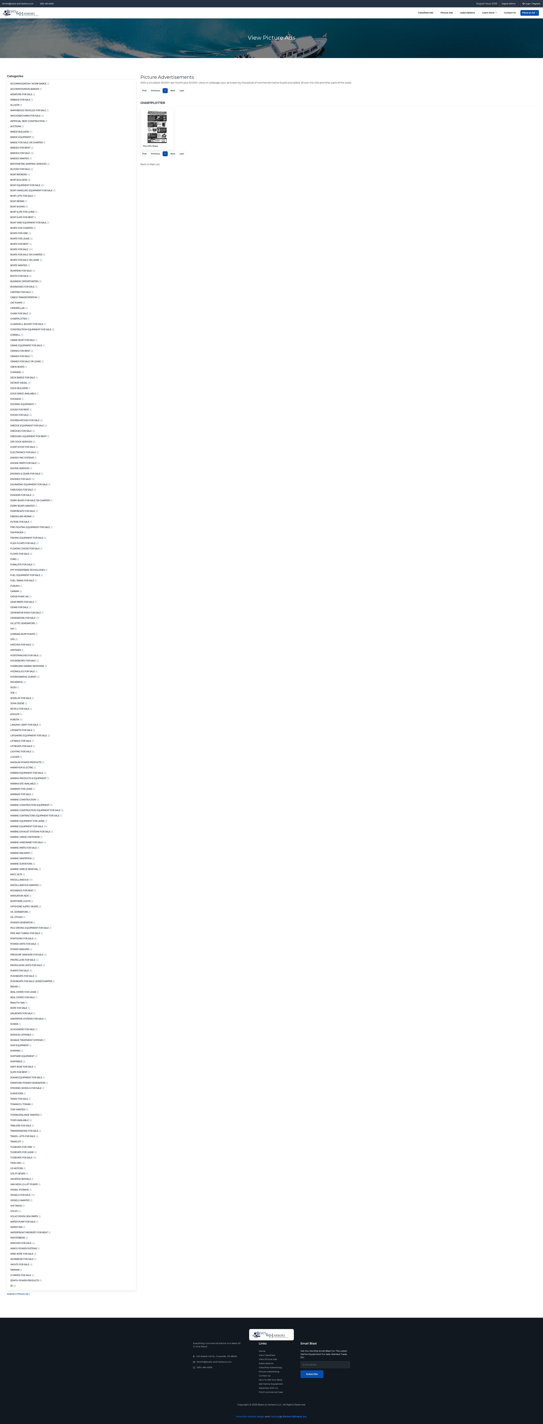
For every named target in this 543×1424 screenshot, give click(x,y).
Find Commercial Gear (271, 1392)
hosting (274, 1416)
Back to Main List (150, 164)
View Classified (267, 1355)
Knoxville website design (250, 1416)
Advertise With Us (268, 1388)
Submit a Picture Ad (17, 1294)
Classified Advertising (270, 1367)
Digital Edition (509, 4)
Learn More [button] (488, 12)
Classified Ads (425, 12)
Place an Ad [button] (529, 12)
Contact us (265, 1375)
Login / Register (532, 4)
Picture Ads (446, 12)
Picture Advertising (269, 1371)
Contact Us (510, 12)
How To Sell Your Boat (270, 1379)
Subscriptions (467, 12)
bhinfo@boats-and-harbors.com (18, 4)
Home (262, 1351)
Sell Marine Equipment (271, 1384)
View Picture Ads (268, 1359)
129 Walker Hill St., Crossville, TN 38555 (216, 1356)
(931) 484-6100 (47, 4)
